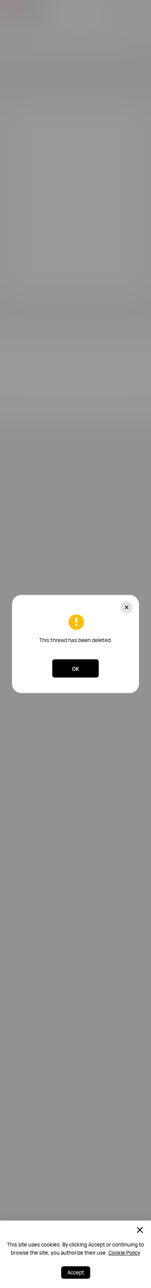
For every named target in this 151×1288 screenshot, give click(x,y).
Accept (75, 1272)
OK (75, 668)
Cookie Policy (124, 1252)
